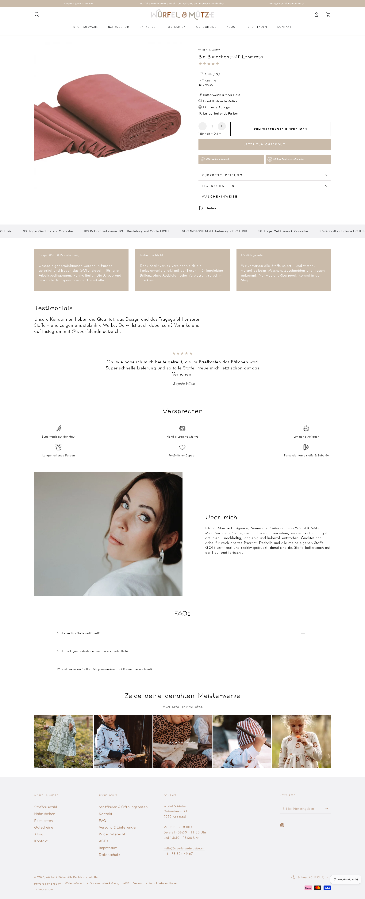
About (39, 834)
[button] (37, 14)
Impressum (108, 847)
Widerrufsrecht (112, 834)
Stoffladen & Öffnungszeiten (123, 807)
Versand (138, 883)
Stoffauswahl (45, 807)
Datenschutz (109, 854)
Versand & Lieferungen (118, 827)
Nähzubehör (44, 813)
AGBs (103, 841)
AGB (126, 883)
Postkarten (43, 820)
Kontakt (41, 841)
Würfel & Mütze (209, 50)
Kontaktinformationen (163, 883)
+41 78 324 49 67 (178, 854)
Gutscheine (43, 827)
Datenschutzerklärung (104, 883)
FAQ (102, 820)
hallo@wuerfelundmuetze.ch (184, 848)
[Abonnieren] (328, 808)
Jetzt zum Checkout (265, 144)
